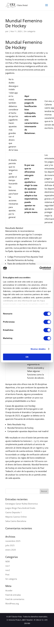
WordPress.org (12, 603)
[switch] (47, 322)
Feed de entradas (13, 594)
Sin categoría (11, 579)
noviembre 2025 (12, 541)
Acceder (8, 590)
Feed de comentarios (14, 599)
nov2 (7, 570)
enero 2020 (10, 549)
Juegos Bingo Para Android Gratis (20, 508)
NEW (7, 561)
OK (27, 357)
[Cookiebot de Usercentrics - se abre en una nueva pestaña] (39, 268)
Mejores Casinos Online (16, 516)
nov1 (7, 565)
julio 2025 (10, 545)
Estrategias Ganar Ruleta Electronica (21, 503)
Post (7, 574)
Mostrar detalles (38, 349)
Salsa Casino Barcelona (15, 521)
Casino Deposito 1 (13, 512)
